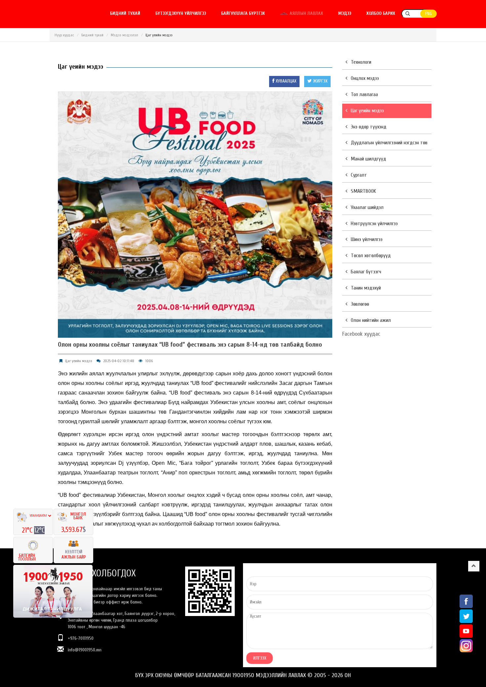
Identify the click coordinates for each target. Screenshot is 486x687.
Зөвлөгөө (360, 304)
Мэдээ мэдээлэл (124, 35)
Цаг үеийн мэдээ (78, 361)
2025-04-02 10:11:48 (118, 361)
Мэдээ (344, 13)
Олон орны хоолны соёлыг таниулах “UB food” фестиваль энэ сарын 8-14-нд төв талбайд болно (190, 344)
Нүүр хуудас (64, 35)
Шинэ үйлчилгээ (367, 239)
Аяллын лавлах (305, 13)
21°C (28, 530)
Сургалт (359, 175)
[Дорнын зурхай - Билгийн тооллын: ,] (33, 543)
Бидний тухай (125, 13)
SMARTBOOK (363, 191)
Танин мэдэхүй (366, 288)
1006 (149, 361)
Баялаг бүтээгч (366, 272)
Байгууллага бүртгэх (243, 13)
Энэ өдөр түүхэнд (368, 127)
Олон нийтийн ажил (371, 320)
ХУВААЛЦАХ (285, 81)
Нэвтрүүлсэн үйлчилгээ (374, 223)
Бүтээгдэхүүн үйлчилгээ (180, 13)
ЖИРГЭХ (319, 81)
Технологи (361, 62)
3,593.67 (72, 529)
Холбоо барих (380, 13)
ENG (428, 14)
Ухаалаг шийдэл (367, 207)
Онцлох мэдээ (365, 78)
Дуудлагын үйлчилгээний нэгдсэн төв (389, 143)
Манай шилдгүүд (368, 159)
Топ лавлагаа (364, 94)
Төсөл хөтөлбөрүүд (371, 255)
